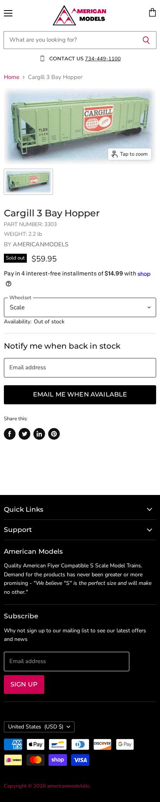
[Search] (146, 40)
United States (35, 726)
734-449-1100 (103, 58)
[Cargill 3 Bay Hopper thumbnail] (28, 181)
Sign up (24, 684)
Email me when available (80, 394)
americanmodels (40, 244)
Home (11, 77)
